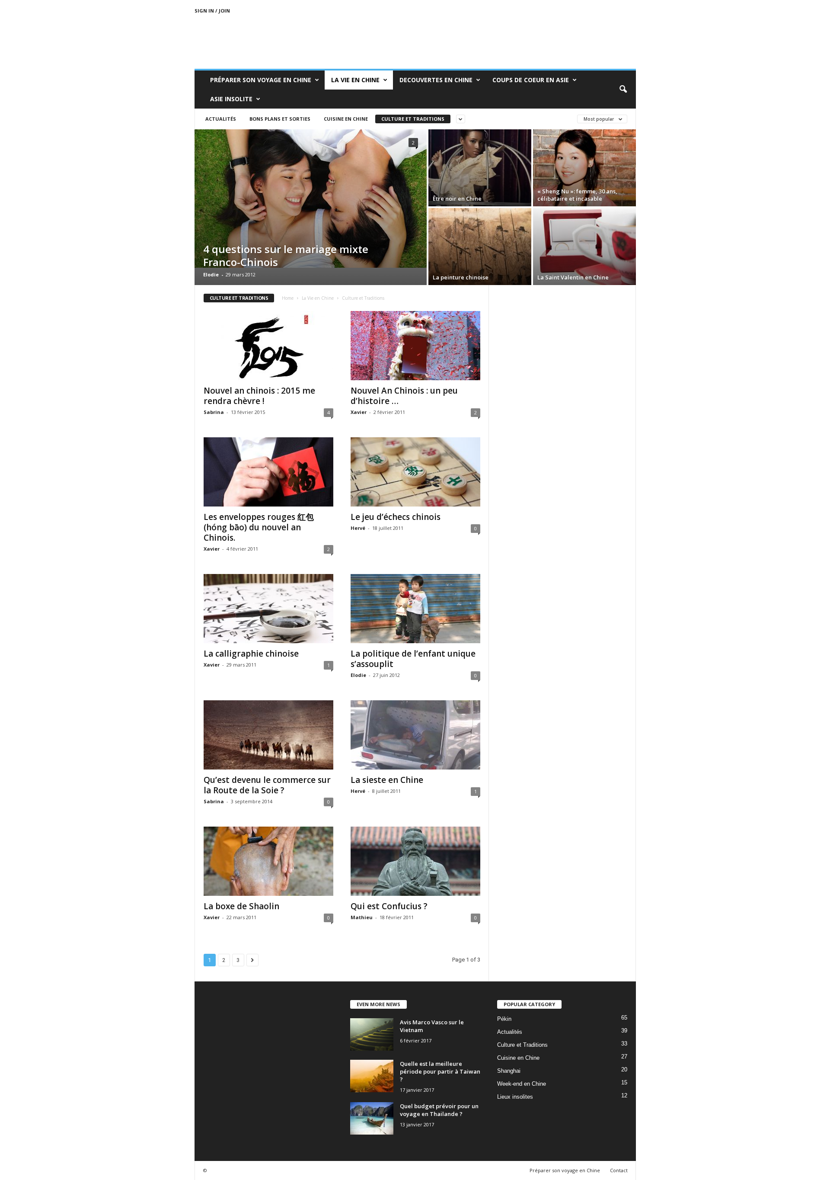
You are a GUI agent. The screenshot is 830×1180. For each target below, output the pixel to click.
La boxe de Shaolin (241, 906)
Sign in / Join (212, 10)
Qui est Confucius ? (389, 906)
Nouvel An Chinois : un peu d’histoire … (404, 396)
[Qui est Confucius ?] (415, 861)
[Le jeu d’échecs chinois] (415, 472)
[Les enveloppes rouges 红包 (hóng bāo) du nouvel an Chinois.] (268, 472)
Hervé (358, 528)
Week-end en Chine (521, 1084)
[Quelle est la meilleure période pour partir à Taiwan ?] (371, 1076)
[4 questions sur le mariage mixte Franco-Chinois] (311, 198)
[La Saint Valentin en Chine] (584, 246)
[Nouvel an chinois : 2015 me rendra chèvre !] (268, 345)
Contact (619, 1170)
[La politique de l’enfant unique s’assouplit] (415, 608)
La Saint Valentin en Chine (573, 277)
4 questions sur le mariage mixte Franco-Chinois (285, 255)
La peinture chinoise (460, 277)
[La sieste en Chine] (415, 735)
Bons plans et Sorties (279, 118)
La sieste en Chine (387, 780)
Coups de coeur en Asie (530, 80)
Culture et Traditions (412, 118)
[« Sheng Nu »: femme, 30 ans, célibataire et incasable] (584, 167)
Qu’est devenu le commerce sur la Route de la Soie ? (267, 785)
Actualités (220, 118)
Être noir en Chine (457, 198)
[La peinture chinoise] (479, 246)
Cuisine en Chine (346, 118)
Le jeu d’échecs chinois (396, 517)
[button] (622, 89)
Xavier (359, 412)
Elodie (211, 274)
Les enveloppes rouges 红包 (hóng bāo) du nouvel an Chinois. (259, 527)
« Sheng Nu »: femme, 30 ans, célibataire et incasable (577, 194)
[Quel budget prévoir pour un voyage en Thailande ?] (371, 1118)
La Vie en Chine (355, 80)
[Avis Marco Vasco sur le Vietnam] (371, 1034)
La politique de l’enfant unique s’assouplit (413, 659)
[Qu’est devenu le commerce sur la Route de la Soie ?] (268, 735)
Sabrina (214, 412)
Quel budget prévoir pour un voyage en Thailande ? (439, 1110)
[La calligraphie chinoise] (268, 608)
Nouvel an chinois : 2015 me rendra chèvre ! (259, 396)
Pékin (504, 1019)
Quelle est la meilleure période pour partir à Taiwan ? (440, 1071)
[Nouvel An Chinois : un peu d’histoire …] (415, 345)
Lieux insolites (515, 1096)
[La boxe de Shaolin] (268, 861)
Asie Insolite (231, 99)
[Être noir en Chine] (479, 167)
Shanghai (508, 1071)
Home (288, 298)
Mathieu (362, 917)
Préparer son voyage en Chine (260, 80)
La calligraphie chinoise (251, 653)
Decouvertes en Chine (435, 80)
